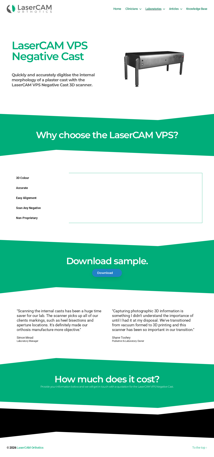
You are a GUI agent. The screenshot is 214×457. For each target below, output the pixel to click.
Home (117, 9)
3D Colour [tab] (22, 178)
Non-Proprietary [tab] (27, 218)
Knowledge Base (196, 9)
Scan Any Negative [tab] (28, 208)
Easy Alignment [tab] (26, 198)
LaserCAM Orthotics (30, 447)
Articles (174, 9)
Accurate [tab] (22, 188)
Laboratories (153, 9)
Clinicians (131, 9)
